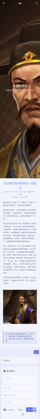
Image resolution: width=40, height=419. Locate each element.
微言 (20, 194)
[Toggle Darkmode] (35, 408)
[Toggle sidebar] (3, 3)
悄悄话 (20, 410)
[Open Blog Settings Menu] (35, 413)
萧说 (20, 3)
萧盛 (32, 192)
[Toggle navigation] (36, 3)
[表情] (23, 414)
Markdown (10, 410)
